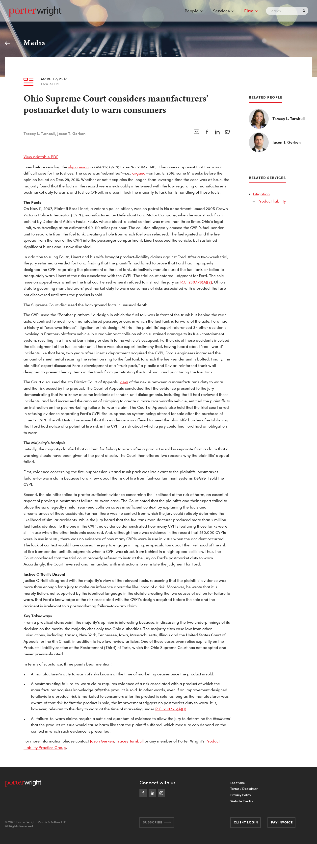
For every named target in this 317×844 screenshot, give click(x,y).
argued (139, 173)
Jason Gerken (102, 741)
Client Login (246, 822)
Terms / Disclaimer (244, 789)
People (192, 10)
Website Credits (241, 801)
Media (35, 43)
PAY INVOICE (282, 822)
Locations (237, 783)
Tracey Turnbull (130, 741)
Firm (249, 10)
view (124, 381)
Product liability (272, 201)
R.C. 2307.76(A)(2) (196, 282)
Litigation (261, 193)
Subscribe (152, 822)
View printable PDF (41, 156)
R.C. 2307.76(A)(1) (170, 708)
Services (221, 10)
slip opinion (78, 166)
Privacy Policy (240, 795)
